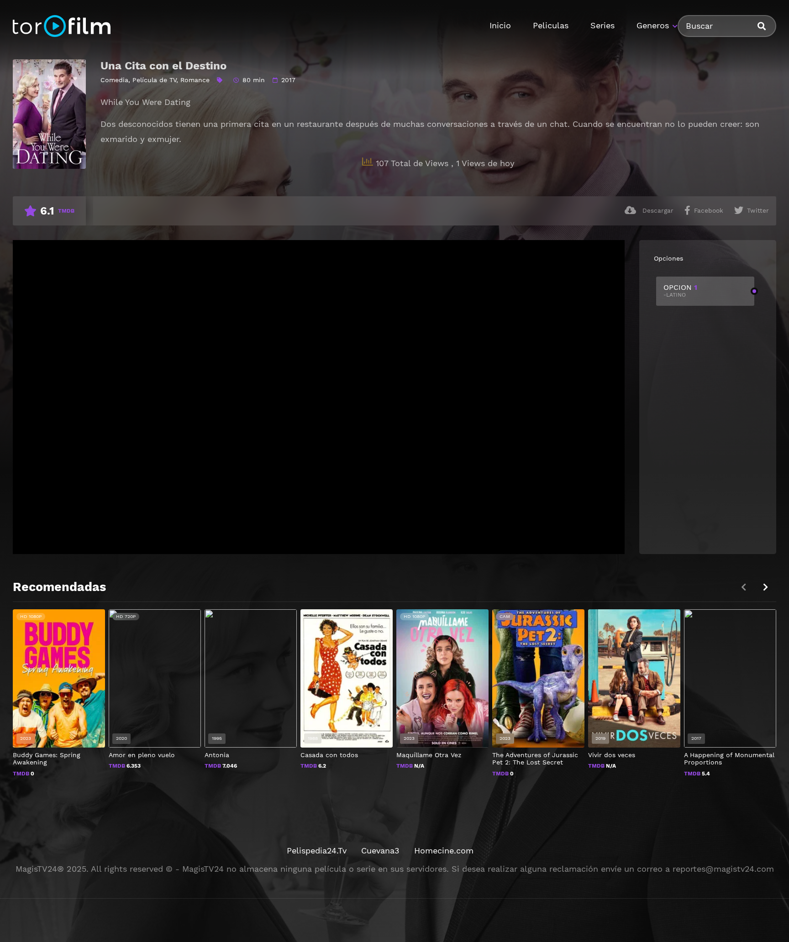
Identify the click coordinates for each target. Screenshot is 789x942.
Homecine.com (443, 850)
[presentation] (765, 587)
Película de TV (154, 80)
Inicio (500, 25)
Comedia (114, 80)
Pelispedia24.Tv (317, 850)
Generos (652, 25)
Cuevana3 (380, 850)
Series (602, 25)
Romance (195, 80)
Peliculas (550, 25)
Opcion (680, 290)
